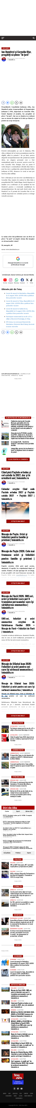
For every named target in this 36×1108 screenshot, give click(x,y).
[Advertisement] (18, 18)
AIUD (9, 1093)
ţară (21, 375)
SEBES (15, 1096)
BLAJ (21, 1093)
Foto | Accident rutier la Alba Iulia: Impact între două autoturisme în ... (18, 835)
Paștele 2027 (25, 495)
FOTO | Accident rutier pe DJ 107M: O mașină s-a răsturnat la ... (17, 816)
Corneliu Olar (25, 373)
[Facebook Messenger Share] (7, 102)
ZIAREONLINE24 (18, 1098)
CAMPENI (26, 1093)
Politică (18, 853)
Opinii (29, 853)
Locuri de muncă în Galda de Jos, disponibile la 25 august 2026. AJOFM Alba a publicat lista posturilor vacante (20, 311)
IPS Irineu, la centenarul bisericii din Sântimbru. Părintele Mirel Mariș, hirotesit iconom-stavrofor (20, 324)
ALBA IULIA (15, 1093)
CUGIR (31, 1093)
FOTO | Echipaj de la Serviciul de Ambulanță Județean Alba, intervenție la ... (17, 841)
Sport (18, 811)
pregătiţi (15, 375)
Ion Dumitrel (6, 375)
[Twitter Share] (16, 102)
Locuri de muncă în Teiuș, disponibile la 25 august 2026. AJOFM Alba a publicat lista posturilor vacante (20, 303)
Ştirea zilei (29, 811)
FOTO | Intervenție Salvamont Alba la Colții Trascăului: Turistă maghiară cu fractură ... (16, 822)
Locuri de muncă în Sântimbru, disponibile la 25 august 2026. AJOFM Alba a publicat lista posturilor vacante (20, 295)
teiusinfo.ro (12, 59)
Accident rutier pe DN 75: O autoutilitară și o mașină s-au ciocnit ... (17, 828)
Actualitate (7, 853)
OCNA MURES (9, 1096)
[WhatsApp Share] (12, 102)
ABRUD (4, 1093)
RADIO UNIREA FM (28, 1096)
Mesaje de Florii (8, 628)
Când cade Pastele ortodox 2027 (18, 490)
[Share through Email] (21, 102)
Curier (7, 811)
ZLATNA (20, 1096)
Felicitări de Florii (26, 628)
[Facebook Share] (3, 102)
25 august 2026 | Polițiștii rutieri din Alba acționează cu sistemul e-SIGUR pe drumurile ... (17, 848)
